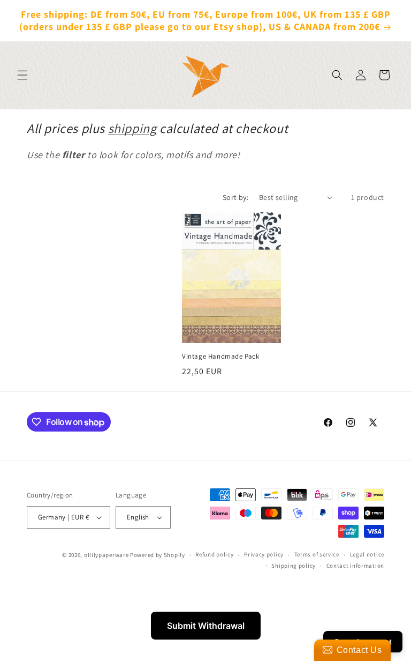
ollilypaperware (106, 555)
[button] (22, 75)
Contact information (355, 565)
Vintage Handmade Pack (221, 356)
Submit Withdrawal (206, 625)
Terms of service (316, 554)
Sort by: (235, 197)
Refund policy (214, 554)
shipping (132, 128)
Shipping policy (293, 565)
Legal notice (367, 554)
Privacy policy (264, 554)
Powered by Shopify (157, 555)
